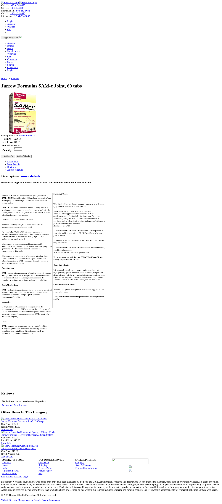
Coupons (79, 462)
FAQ (41, 473)
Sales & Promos (83, 465)
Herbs (10, 48)
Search (10, 64)
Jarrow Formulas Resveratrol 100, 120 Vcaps (22, 421)
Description (12, 161)
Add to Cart (7, 429)
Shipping (43, 465)
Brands (10, 45)
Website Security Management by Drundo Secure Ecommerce (30, 500)
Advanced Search (10, 470)
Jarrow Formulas (27, 135)
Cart (9, 29)
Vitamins (11, 54)
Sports (10, 62)
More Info (6, 443)
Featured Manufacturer (86, 468)
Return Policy (45, 470)
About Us (6, 462)
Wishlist (11, 26)
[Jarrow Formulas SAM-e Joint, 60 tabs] (22, 133)
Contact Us (12, 67)
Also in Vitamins (15, 169)
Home (4, 78)
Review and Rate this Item (14, 405)
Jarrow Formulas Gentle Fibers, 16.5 (18, 448)
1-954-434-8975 (17, 5)
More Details (13, 164)
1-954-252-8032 (22, 10)
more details (30, 176)
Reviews (11, 167)
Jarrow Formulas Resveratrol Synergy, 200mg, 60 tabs (27, 435)
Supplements (13, 51)
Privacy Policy (45, 468)
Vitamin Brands (9, 473)
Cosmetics (12, 59)
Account (11, 24)
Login (10, 21)
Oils (9, 56)
